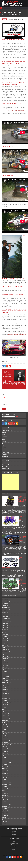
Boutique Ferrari (5, 468)
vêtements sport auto (7, 430)
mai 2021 (4, 658)
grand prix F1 (5, 436)
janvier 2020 (5, 673)
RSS (17, 423)
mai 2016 (4, 729)
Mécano (14, 849)
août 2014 (4, 768)
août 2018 (4, 684)
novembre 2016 (5, 718)
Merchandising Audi (6, 464)
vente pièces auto (6, 450)
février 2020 (4, 671)
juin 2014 (4, 771)
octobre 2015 (5, 742)
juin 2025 (4, 605)
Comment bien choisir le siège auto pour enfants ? (22, 499)
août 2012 (4, 812)
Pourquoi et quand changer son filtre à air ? (22, 582)
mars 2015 (4, 755)
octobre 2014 (5, 764)
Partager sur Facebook (3, 366)
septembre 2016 (5, 722)
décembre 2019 (5, 674)
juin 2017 (4, 706)
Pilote (14, 841)
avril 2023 (4, 629)
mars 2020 (4, 669)
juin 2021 (4, 656)
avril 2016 (4, 731)
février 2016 (4, 735)
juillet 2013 (4, 792)
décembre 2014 (5, 760)
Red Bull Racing (5, 466)
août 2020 (4, 665)
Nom (3, 394)
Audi (3, 445)
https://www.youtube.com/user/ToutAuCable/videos (13, 110)
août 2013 (4, 790)
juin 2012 (4, 815)
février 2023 (4, 632)
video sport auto (5, 456)
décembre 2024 (5, 607)
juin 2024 (4, 610)
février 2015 (4, 757)
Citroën (3, 434)
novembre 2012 (5, 806)
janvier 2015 (5, 759)
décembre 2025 (5, 601)
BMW (3, 439)
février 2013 (4, 801)
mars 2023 (4, 631)
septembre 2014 (5, 766)
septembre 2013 (5, 788)
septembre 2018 (5, 682)
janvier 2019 (5, 676)
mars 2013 (4, 799)
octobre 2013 (5, 786)
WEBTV (14, 840)
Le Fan (14, 846)
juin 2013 (4, 793)
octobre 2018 (5, 680)
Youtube (9, 423)
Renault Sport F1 (5, 463)
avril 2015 (4, 753)
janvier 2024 (5, 616)
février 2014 (4, 779)
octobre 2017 (5, 700)
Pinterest (14, 423)
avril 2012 (4, 819)
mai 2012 (4, 817)
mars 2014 (4, 777)
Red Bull (4, 432)
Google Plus (11, 423)
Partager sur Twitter (5, 366)
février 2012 (4, 823)
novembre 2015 (5, 740)
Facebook (3, 423)
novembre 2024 (5, 609)
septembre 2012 (5, 810)
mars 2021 (4, 662)
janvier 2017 (5, 715)
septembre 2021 (5, 653)
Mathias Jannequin (13, 19)
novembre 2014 (5, 762)
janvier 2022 (5, 649)
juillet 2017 (4, 704)
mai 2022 (4, 642)
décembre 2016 (5, 717)
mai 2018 (4, 689)
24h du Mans (5, 449)
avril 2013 (4, 797)
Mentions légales (14, 829)
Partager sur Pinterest (10, 366)
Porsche (4, 447)
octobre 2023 (5, 620)
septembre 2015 (5, 744)
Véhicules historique (14, 851)
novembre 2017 (5, 698)
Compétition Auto (14, 843)
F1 (2, 443)
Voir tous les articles (8, 376)
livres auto (4, 438)
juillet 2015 (4, 748)
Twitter (6, 423)
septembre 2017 (5, 702)
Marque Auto (14, 844)
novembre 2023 (5, 618)
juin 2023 (4, 625)
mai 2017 (4, 707)
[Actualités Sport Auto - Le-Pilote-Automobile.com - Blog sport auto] (11, 4)
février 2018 (4, 695)
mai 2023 (4, 627)
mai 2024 (4, 612)
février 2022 (4, 647)
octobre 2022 (5, 636)
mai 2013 (4, 795)
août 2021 (4, 654)
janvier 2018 (5, 696)
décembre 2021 (5, 651)
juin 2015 (4, 750)
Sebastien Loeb (5, 452)
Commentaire (4, 404)
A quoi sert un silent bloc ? (22, 518)
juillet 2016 (4, 726)
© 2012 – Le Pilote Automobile (14, 828)
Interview (5, 361)
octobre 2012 (5, 808)
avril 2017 (4, 709)
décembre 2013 (5, 782)
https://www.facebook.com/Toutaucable (17, 334)
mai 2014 (4, 773)
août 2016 (4, 724)
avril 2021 (4, 660)
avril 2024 (4, 614)
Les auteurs (14, 834)
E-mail (3, 397)
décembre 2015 (5, 739)
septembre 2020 (5, 664)
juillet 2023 (4, 623)
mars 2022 (4, 645)
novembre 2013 (5, 784)
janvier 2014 (5, 781)
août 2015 (4, 746)
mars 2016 (4, 733)
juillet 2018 (4, 685)
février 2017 (4, 713)
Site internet (4, 401)
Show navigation (1, 8)
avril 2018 (4, 691)
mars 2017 (4, 711)
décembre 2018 (5, 678)
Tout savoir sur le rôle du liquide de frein (22, 538)
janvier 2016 (5, 737)
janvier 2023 (5, 634)
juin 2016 (4, 728)
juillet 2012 (4, 814)
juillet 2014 (4, 770)
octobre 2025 (5, 603)
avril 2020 (4, 667)
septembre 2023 (5, 621)
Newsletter (14, 832)
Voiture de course (14, 847)
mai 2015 (4, 751)
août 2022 (4, 638)
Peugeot (4, 441)
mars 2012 (4, 821)
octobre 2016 (5, 720)
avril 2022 (4, 643)
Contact (14, 831)
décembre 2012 (5, 804)
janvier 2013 (5, 803)
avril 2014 (4, 775)
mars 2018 (4, 693)
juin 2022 (4, 640)
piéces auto (4, 454)
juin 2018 (4, 687)
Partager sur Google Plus (7, 366)
